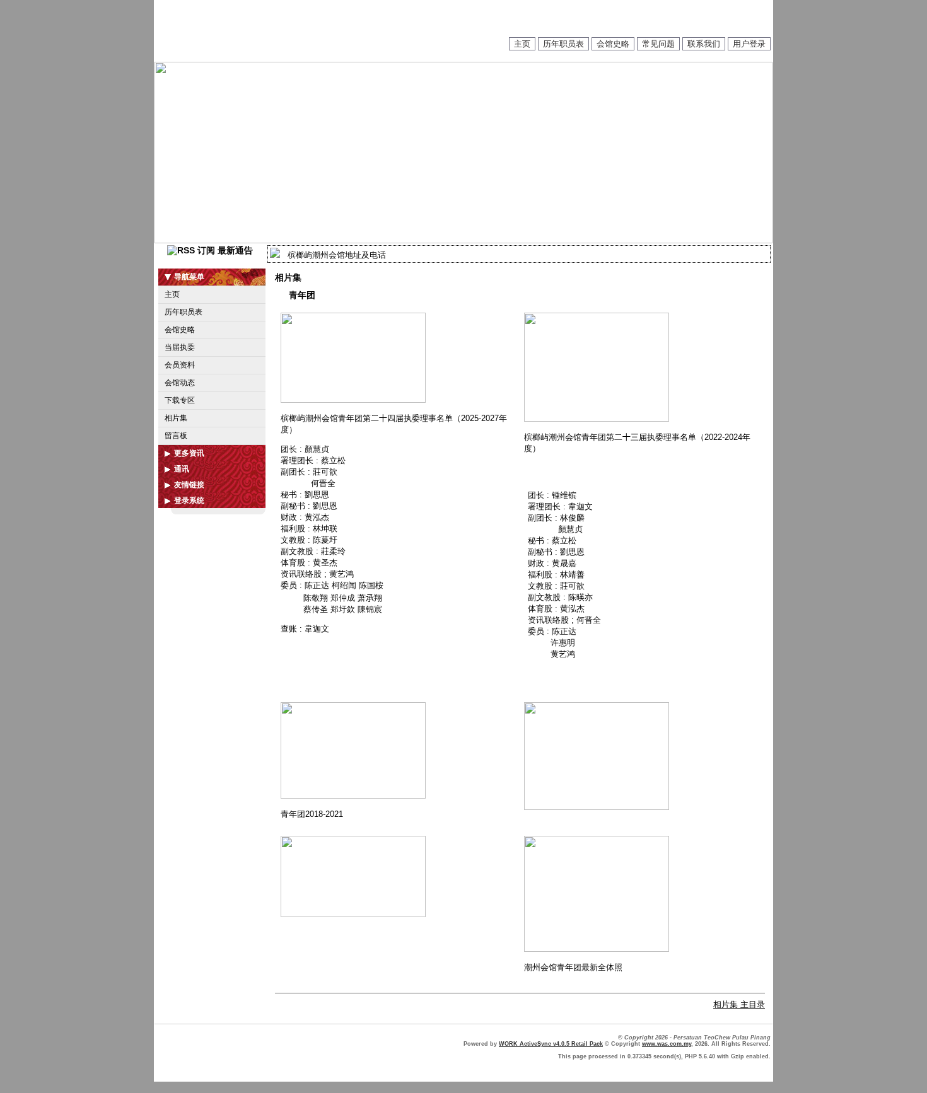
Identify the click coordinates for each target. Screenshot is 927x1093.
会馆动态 (180, 382)
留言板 (176, 435)
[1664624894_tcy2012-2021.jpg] (353, 796)
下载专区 (180, 400)
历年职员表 (563, 44)
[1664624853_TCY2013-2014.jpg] (353, 914)
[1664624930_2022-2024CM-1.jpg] (596, 419)
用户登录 (749, 44)
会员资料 (180, 365)
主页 (522, 44)
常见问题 (658, 44)
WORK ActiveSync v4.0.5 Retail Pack (551, 1044)
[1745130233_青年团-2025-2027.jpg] (353, 400)
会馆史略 (613, 44)
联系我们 (703, 44)
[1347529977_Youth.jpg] (596, 949)
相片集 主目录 (739, 1004)
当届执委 (180, 347)
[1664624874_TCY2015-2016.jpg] (596, 807)
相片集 (176, 417)
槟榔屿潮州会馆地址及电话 (337, 255)
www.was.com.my (666, 1044)
